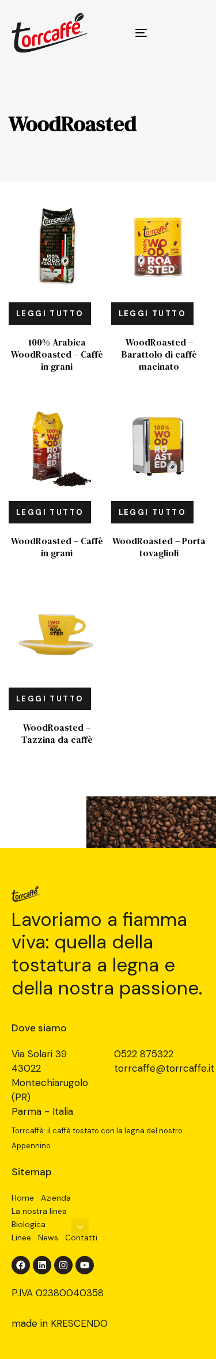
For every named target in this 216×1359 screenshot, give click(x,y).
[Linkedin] (42, 1265)
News (48, 1237)
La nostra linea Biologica (39, 1217)
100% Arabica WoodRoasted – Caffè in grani (57, 354)
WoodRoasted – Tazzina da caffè (57, 733)
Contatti (81, 1237)
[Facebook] (21, 1265)
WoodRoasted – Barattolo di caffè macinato (159, 354)
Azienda (56, 1198)
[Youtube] (84, 1265)
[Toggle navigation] (114, 33)
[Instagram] (63, 1265)
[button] (80, 1227)
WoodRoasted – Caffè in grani (57, 546)
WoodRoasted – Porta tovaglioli (159, 546)
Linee (21, 1237)
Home (23, 1198)
